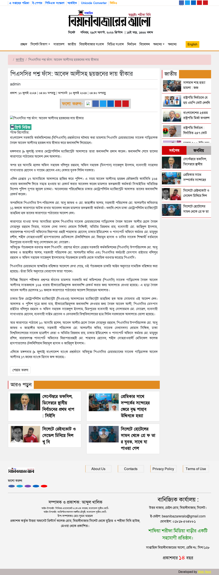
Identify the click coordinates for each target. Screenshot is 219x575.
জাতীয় (72, 44)
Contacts (131, 469)
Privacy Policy (163, 469)
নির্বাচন (131, 44)
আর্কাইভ (72, 3)
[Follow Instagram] (19, 486)
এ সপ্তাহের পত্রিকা (19, 3)
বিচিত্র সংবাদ (115, 44)
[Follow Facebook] (11, 486)
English (192, 44)
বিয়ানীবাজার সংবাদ (91, 44)
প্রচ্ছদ (23, 44)
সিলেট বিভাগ (39, 44)
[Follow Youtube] (44, 486)
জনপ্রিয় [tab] (199, 150)
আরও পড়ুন (21, 384)
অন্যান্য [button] (173, 44)
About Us (98, 469)
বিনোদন (144, 44)
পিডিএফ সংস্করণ (54, 3)
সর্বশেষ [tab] (174, 150)
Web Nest (204, 572)
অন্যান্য (157, 44)
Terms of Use (196, 469)
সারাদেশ (58, 44)
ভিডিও (113, 3)
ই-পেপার (37, 3)
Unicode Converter (93, 3)
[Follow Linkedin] (36, 486)
